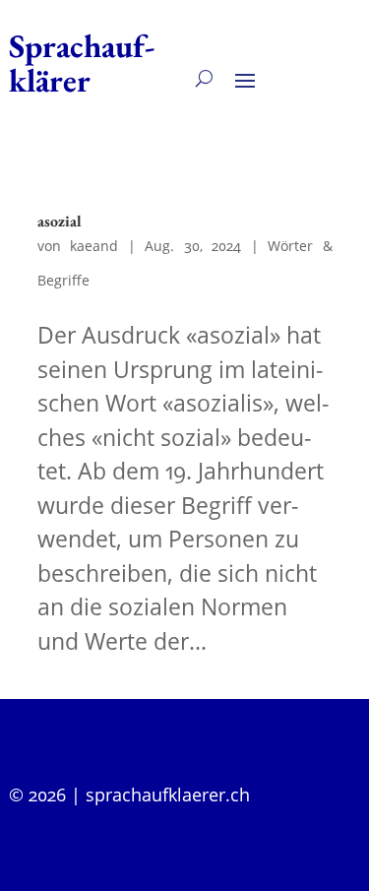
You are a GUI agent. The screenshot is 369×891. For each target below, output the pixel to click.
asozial (59, 221)
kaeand (94, 245)
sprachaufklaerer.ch (168, 794)
